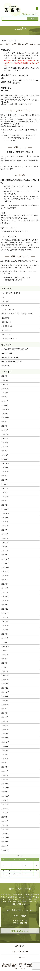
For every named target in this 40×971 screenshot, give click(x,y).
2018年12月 (5, 738)
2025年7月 (4, 430)
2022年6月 (4, 584)
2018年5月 (4, 767)
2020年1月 (4, 684)
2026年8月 (4, 376)
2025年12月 (5, 409)
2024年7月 (4, 480)
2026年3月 (4, 397)
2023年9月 (4, 522)
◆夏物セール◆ (6, 353)
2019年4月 (4, 721)
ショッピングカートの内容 (10, 293)
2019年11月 (5, 692)
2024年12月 (5, 459)
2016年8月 (4, 850)
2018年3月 (4, 775)
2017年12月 (5, 788)
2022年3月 (4, 596)
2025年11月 (5, 413)
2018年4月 (4, 771)
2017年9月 (4, 800)
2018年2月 (4, 779)
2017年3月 (4, 825)
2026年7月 (4, 380)
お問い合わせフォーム (20, 931)
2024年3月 (4, 497)
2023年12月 (5, 509)
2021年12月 (5, 609)
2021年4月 (4, 630)
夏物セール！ (6, 366)
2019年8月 (4, 705)
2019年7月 (4, 709)
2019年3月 (4, 725)
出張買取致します (7, 326)
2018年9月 (4, 750)
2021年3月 (4, 634)
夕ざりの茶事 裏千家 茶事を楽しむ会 (14, 349)
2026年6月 (4, 384)
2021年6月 (4, 626)
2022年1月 (4, 605)
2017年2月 (4, 829)
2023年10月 (5, 517)
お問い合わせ (6, 334)
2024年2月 (4, 501)
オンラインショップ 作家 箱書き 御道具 (17, 314)
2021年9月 (4, 613)
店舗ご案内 (5, 301)
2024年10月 (5, 467)
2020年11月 (5, 646)
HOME (4, 40)
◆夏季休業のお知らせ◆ (10, 357)
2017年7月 (4, 809)
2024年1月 (4, 505)
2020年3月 (4, 675)
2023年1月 (4, 555)
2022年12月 (5, 559)
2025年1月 (4, 455)
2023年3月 (4, 546)
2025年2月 (4, 451)
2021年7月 (4, 621)
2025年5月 (4, 438)
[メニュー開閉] (37, 8)
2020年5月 (4, 667)
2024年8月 (4, 476)
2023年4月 (4, 542)
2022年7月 (4, 580)
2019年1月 (4, 734)
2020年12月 (5, 642)
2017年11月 (5, 792)
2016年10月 (5, 842)
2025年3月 (4, 447)
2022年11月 (5, 563)
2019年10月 (5, 696)
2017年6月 (4, 813)
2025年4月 (4, 443)
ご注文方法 (5, 318)
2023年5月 (4, 538)
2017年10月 (5, 796)
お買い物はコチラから (28, 14)
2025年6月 (4, 434)
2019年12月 (5, 688)
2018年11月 (5, 742)
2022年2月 (4, 601)
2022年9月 (4, 571)
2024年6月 (4, 484)
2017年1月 (4, 833)
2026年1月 (4, 405)
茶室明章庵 (5, 305)
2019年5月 (4, 717)
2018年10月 (5, 746)
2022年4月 (4, 592)
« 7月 (3, 855)
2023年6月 (4, 534)
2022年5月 (4, 588)
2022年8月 (4, 576)
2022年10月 (5, 567)
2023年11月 (5, 513)
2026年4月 (4, 393)
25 (14, 873)
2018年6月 (4, 763)
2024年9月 (4, 472)
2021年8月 (4, 617)
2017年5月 (4, 817)
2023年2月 (4, 551)
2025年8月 (4, 426)
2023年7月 (4, 530)
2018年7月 (4, 759)
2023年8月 (4, 526)
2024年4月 (4, 492)
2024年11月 (5, 463)
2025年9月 (4, 422)
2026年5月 (4, 389)
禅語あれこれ (6, 322)
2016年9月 (4, 846)
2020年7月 (4, 659)
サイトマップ (6, 330)
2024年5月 (4, 488)
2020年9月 (4, 650)
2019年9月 (4, 700)
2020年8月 (4, 655)
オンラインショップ (8, 309)
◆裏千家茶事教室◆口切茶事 (11, 361)
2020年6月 (4, 663)
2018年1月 (4, 784)
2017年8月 (4, 804)
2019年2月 (4, 730)
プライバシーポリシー (9, 339)
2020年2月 (4, 680)
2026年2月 (4, 401)
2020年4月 (4, 671)
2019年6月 (4, 713)
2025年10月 (5, 418)
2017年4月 (4, 821)
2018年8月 (4, 754)
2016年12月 (5, 838)
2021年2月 (4, 638)
